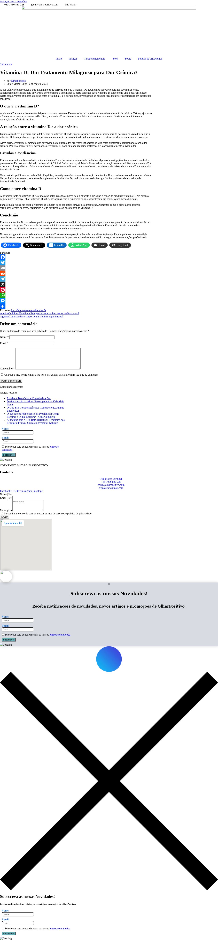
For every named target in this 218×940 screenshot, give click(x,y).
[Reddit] (76, 273)
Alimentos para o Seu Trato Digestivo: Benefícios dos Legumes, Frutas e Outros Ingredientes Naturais (36, 421)
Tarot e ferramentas (94, 58)
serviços (73, 58)
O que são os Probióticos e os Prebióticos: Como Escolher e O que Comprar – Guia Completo (33, 415)
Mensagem (6, 510)
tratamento (28, 310)
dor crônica (17, 310)
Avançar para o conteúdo (13, 1)
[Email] (76, 268)
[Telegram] (76, 279)
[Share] (76, 306)
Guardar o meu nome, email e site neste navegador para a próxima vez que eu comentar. (51, 374)
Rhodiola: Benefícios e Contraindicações (29, 398)
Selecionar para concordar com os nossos (30, 448)
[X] (76, 284)
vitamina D (40, 310)
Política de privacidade (150, 58)
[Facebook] (76, 257)
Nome (4, 337)
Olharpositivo (18, 80)
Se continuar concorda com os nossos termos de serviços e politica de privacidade (47, 513)
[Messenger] (76, 300)
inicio (59, 58)
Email (4, 343)
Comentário (7, 368)
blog (115, 58)
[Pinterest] (76, 290)
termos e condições (60, 634)
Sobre (128, 58)
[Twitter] (76, 262)
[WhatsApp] (76, 295)
